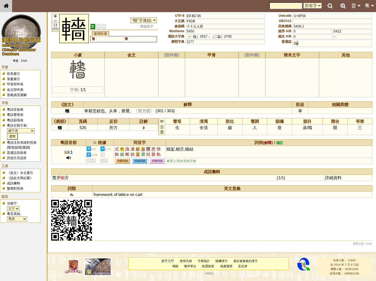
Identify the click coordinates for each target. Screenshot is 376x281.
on (132, 194)
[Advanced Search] (343, 6)
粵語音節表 (15, 109)
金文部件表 (15, 90)
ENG (24, 60)
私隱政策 (208, 266)
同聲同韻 (122, 161)
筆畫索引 (13, 79)
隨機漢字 (222, 261)
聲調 (26, 147)
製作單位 (190, 266)
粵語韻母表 (15, 120)
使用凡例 (186, 261)
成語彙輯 (13, 183)
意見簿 (242, 266)
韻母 (18, 147)
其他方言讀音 (17, 158)
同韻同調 (139, 161)
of (115, 194)
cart (138, 194)
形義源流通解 (17, 95)
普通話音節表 (17, 153)
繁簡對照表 (15, 188)
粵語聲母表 (15, 115)
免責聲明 (226, 266)
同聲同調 (157, 161)
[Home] (6, 6)
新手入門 (168, 261)
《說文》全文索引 (20, 173)
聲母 (11, 147)
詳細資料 (333, 177)
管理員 (209, 273)
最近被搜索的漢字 (245, 261)
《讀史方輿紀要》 (20, 178)
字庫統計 (204, 261)
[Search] (330, 6)
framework (103, 194)
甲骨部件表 (15, 84)
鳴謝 (175, 266)
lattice (123, 194)
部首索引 (13, 74)
